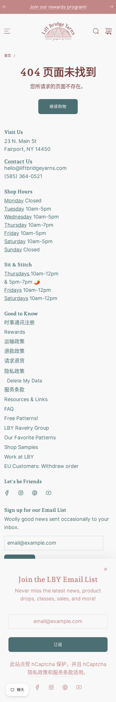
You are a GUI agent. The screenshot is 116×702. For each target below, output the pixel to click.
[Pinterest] (34, 493)
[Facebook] (7, 493)
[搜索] (96, 31)
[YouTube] (48, 493)
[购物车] (108, 31)
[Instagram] (21, 493)
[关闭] (105, 569)
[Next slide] (111, 6)
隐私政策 (38, 672)
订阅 (58, 644)
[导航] (7, 31)
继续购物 (58, 106)
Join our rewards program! (58, 7)
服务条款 (63, 672)
